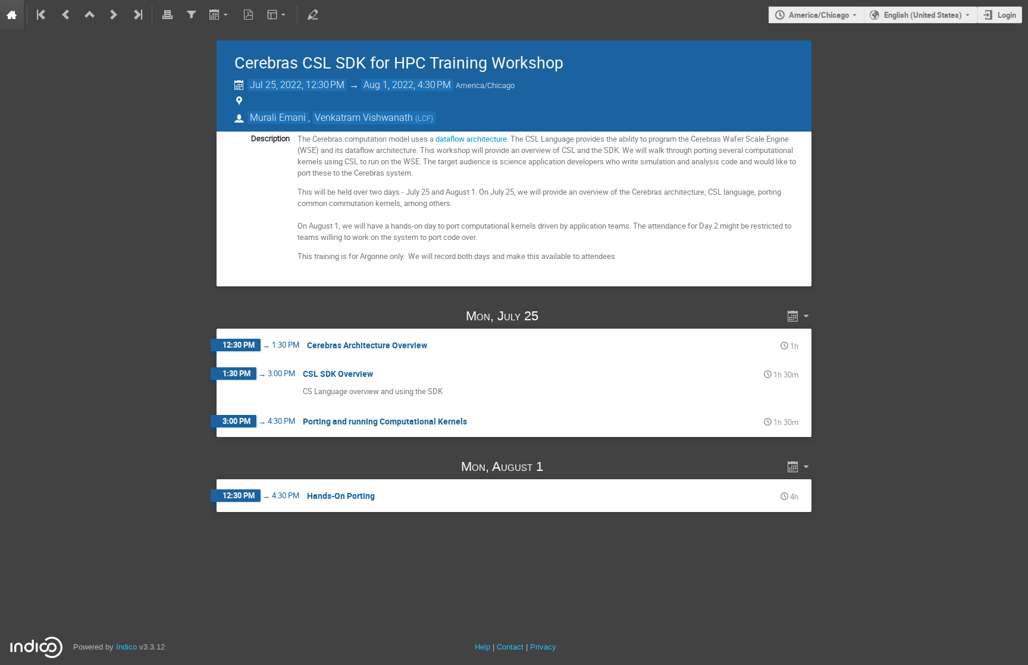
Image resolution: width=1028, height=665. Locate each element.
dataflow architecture (471, 138)
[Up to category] (90, 15)
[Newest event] (137, 15)
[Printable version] (167, 15)
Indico (126, 647)
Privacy (543, 647)
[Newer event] (114, 15)
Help (482, 647)
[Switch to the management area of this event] (312, 15)
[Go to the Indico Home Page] (12, 15)
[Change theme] (277, 15)
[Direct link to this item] (555, 315)
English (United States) (923, 15)
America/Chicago (819, 15)
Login (1007, 15)
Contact (510, 647)
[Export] (220, 15)
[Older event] (66, 15)
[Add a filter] (191, 15)
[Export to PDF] (249, 15)
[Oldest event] (42, 15)
